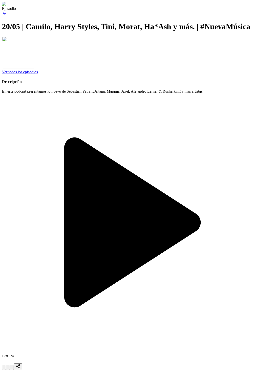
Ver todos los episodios (20, 72)
